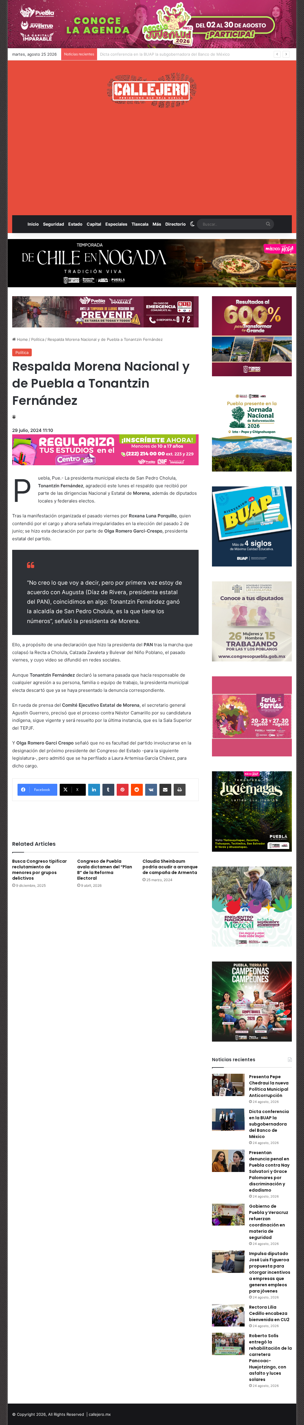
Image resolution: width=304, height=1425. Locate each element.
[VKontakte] (151, 790)
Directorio (175, 224)
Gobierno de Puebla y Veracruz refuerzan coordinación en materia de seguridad (268, 1221)
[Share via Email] (165, 790)
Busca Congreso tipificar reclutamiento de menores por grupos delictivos (39, 869)
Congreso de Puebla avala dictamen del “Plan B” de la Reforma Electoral (104, 869)
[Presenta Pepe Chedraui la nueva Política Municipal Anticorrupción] (228, 1085)
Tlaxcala (140, 224)
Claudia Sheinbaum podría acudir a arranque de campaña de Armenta (170, 866)
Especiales (116, 224)
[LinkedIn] (94, 790)
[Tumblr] (108, 790)
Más (157, 224)
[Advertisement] (152, 161)
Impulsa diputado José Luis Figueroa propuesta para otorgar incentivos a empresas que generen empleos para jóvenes (269, 1272)
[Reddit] (137, 790)
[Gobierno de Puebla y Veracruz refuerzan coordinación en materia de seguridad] (228, 1214)
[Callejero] (151, 90)
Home (22, 339)
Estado (75, 224)
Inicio (33, 224)
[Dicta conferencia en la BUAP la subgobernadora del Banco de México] (228, 1120)
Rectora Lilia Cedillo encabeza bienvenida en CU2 (269, 1313)
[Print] (180, 790)
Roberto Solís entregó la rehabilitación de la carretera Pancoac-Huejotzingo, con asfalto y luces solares (270, 1357)
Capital (94, 224)
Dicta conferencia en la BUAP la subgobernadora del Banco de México (269, 1124)
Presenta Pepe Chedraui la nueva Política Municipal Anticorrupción (269, 1086)
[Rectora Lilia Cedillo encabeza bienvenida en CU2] (228, 1315)
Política (37, 339)
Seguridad (53, 224)
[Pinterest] (123, 790)
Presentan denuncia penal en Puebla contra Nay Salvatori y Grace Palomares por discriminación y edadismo (199, 54)
